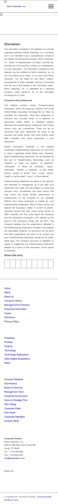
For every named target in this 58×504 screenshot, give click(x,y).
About (7, 292)
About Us (9, 296)
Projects (8, 346)
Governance (10, 383)
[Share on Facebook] (7, 264)
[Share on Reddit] (45, 264)
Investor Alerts (11, 420)
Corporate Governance (16, 395)
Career (7, 313)
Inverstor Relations (13, 379)
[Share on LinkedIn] (29, 264)
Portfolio (8, 342)
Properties (9, 337)
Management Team (14, 391)
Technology (10, 350)
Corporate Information (15, 308)
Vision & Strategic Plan (15, 400)
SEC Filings (10, 404)
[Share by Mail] (51, 264)
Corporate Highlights (14, 416)
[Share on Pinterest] (23, 264)
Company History (13, 300)
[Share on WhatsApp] (18, 264)
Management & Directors (17, 304)
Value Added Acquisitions (17, 358)
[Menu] (49, 6)
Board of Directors (13, 387)
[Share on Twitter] (12, 264)
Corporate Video (12, 408)
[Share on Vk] (40, 264)
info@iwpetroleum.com (14, 458)
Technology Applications (16, 354)
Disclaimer (9, 317)
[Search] (42, 6)
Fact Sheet (9, 412)
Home (7, 288)
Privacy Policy (11, 321)
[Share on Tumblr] (34, 264)
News (7, 362)
